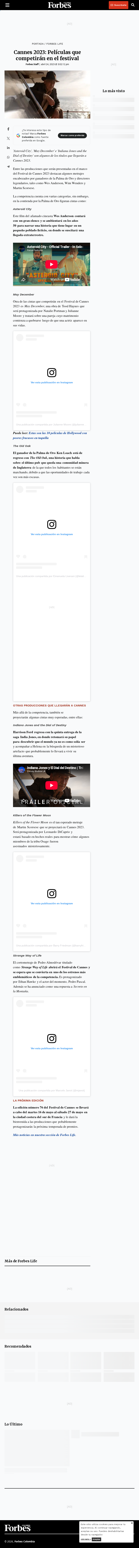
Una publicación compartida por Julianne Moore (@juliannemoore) (54, 424)
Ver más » (86, 1539)
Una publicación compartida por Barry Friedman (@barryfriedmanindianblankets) (62, 945)
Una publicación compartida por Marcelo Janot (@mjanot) (52, 1090)
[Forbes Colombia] (59, 5)
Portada (37, 43)
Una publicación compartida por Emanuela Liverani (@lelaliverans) (54, 576)
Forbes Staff (32, 64)
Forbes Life (54, 43)
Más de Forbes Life (21, 1261)
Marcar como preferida (72, 135)
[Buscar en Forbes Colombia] (132, 5)
